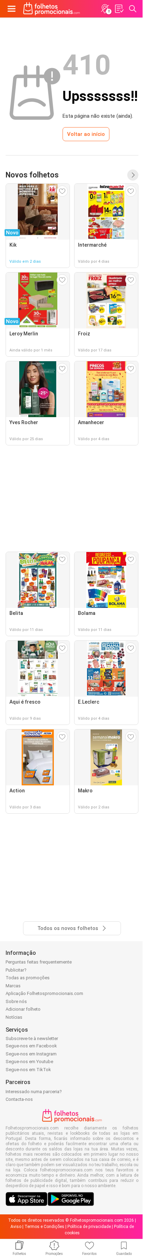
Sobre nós (16, 1001)
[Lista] (118, 8)
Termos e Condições (44, 1226)
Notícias (14, 1017)
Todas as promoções (28, 977)
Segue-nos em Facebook (31, 1045)
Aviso (15, 1226)
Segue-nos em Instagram (31, 1053)
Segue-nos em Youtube (29, 1061)
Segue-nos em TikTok (28, 1069)
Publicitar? (16, 970)
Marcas (13, 985)
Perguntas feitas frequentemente (39, 962)
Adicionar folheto (23, 1009)
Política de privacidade (89, 1226)
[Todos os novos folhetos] (132, 175)
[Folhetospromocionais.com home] (51, 8)
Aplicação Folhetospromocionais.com (44, 993)
